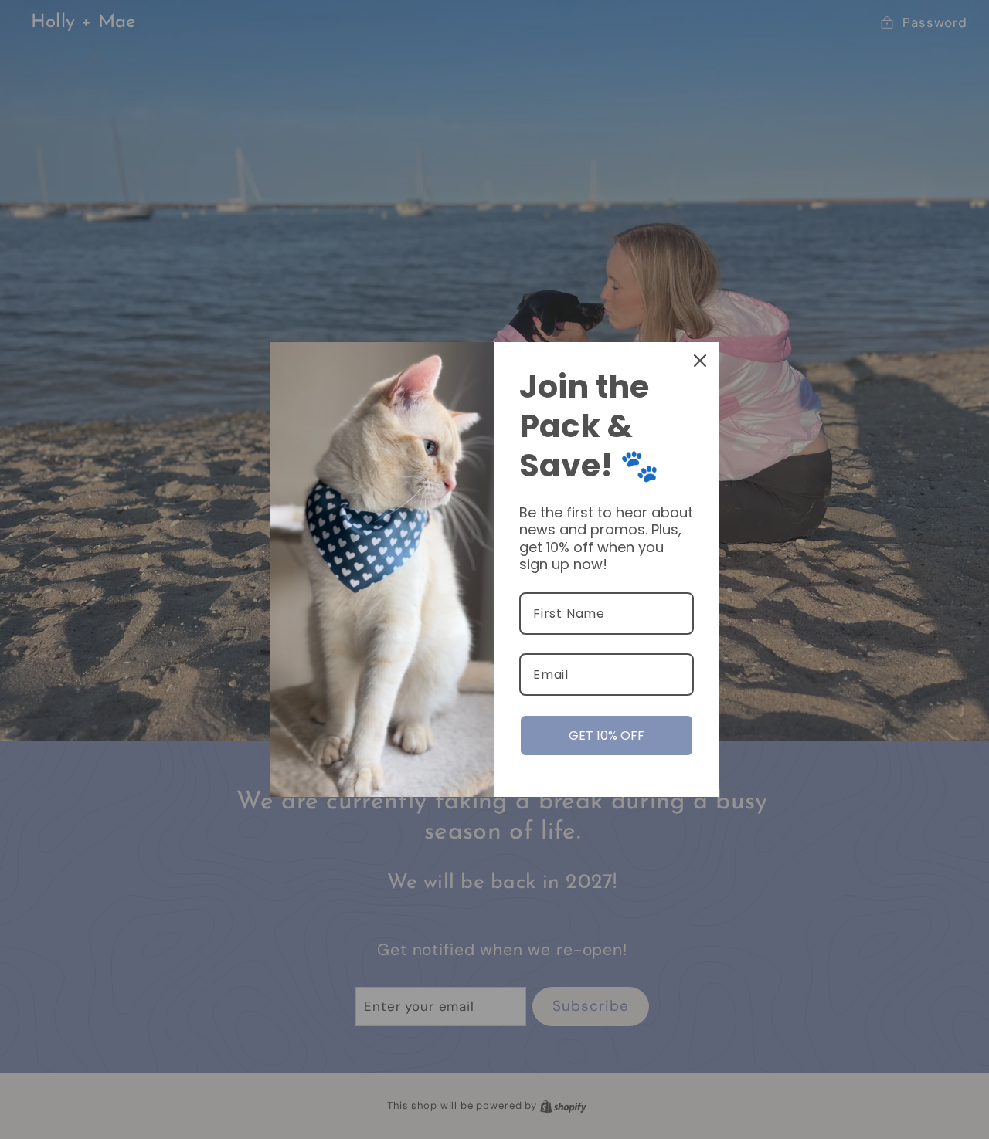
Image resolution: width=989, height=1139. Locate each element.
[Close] (700, 360)
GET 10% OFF (606, 735)
